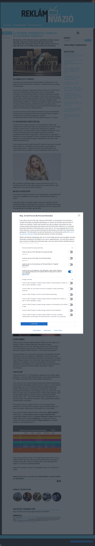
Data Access (47, 330)
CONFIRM (34, 323)
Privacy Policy (58, 330)
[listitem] (47, 248)
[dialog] (47, 273)
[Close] (79, 216)
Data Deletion (37, 330)
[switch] (70, 252)
